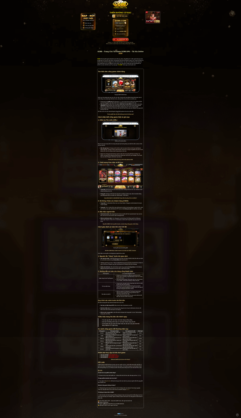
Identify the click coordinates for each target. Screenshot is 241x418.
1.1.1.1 (120, 101)
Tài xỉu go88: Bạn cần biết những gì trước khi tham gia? (120, 114)
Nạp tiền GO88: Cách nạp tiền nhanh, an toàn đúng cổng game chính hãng (120, 224)
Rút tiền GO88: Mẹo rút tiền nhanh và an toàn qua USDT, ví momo (120, 250)
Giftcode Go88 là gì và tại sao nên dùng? (120, 359)
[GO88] (120, 5)
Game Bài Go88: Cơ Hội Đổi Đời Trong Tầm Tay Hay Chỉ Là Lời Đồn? (120, 198)
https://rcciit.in (123, 42)
